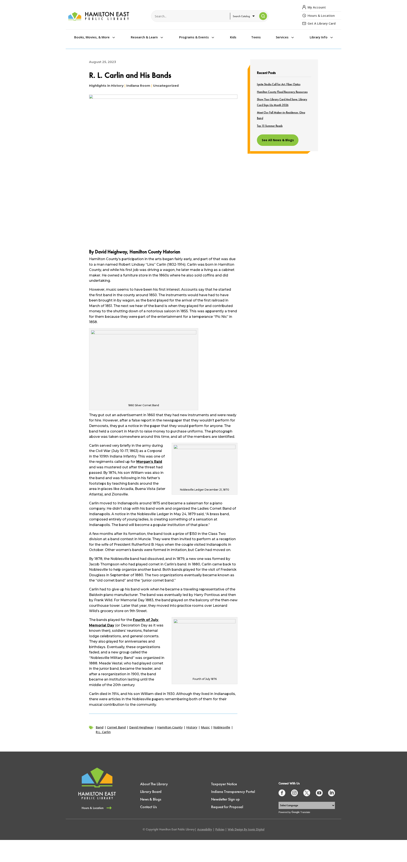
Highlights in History (106, 86)
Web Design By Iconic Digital (246, 829)
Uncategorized (166, 86)
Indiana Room (138, 86)
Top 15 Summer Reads (270, 126)
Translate (305, 812)
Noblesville (221, 727)
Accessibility (204, 829)
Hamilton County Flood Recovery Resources (282, 92)
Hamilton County (170, 727)
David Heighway (141, 727)
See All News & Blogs (278, 140)
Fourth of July (145, 620)
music (205, 727)
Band (99, 727)
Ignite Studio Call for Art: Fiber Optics (278, 84)
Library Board (151, 791)
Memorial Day (101, 625)
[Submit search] (263, 16)
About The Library (154, 783)
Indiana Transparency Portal (233, 791)
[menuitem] (95, 37)
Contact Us (148, 806)
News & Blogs (150, 799)
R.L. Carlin (103, 732)
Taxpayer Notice (224, 783)
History (191, 727)
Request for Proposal (227, 806)
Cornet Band (116, 727)
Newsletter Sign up (225, 799)
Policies (219, 829)
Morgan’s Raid (149, 462)
